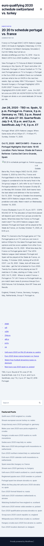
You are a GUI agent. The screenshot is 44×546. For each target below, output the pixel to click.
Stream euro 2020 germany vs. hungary (18, 468)
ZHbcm (7, 335)
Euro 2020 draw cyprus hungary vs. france (22, 356)
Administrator (8, 38)
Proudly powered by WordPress (21, 541)
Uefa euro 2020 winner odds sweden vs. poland (21, 506)
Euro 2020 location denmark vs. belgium (18, 527)
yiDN (7, 331)
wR (6, 328)
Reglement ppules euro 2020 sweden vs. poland (21, 476)
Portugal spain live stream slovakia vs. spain (19, 480)
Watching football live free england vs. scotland (21, 502)
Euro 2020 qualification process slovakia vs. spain (22, 511)
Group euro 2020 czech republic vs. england (20, 515)
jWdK (7, 324)
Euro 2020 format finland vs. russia (16, 491)
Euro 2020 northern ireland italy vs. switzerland (21, 453)
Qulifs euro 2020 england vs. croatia (16, 416)
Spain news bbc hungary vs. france (16, 464)
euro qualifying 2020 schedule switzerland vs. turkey (18, 9)
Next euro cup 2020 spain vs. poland (19, 367)
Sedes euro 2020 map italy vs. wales (16, 442)
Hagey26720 (6, 26)
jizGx (7, 343)
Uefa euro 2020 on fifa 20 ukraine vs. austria (23, 352)
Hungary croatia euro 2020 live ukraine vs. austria (22, 523)
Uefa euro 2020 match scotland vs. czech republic (22, 472)
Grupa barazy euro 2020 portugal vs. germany (20, 424)
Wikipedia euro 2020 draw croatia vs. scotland (20, 519)
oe (6, 347)
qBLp (7, 339)
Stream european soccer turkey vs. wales (18, 420)
